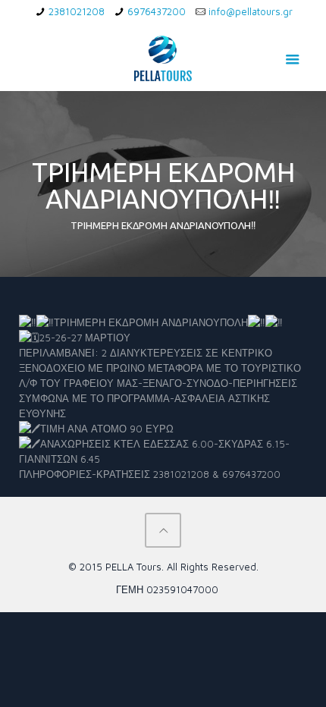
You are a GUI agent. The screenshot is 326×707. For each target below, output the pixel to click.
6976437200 (156, 11)
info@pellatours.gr (250, 11)
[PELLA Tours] (163, 57)
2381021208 (77, 11)
